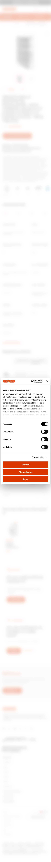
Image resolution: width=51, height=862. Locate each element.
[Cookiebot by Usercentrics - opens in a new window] (31, 381)
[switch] (44, 432)
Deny (25, 479)
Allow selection (25, 472)
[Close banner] (47, 381)
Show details (37, 457)
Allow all (25, 465)
